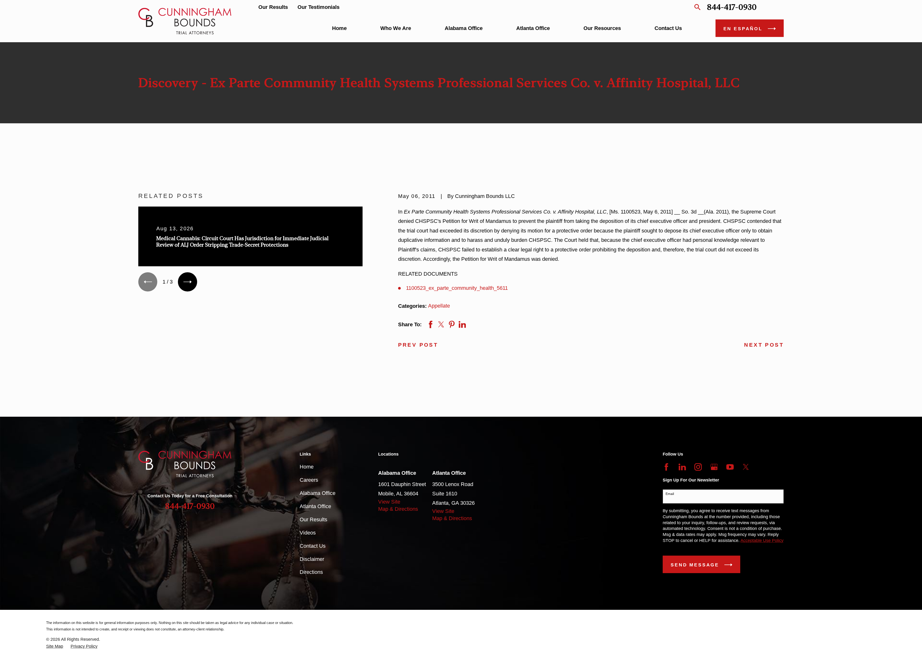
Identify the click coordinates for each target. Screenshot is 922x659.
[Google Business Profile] (714, 467)
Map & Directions (398, 509)
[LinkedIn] (682, 467)
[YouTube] (730, 467)
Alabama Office (317, 493)
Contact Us (313, 546)
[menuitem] (54, 646)
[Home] (184, 21)
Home (307, 467)
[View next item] (187, 281)
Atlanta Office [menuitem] (533, 28)
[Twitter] (746, 467)
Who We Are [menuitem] (395, 28)
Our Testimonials (318, 7)
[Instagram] (698, 467)
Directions (311, 572)
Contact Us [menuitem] (668, 28)
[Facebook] (666, 467)
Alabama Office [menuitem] (464, 28)
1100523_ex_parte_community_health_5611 (457, 288)
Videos (308, 533)
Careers (309, 480)
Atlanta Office (315, 506)
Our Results (273, 7)
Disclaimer (312, 559)
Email (670, 494)
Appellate (439, 306)
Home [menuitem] (339, 28)
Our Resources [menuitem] (602, 28)
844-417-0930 (732, 7)
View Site (389, 502)
